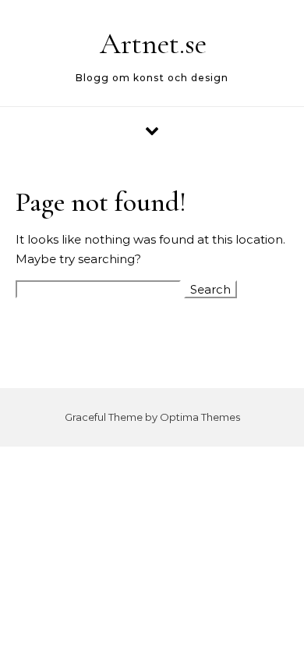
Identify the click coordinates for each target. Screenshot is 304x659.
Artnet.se (153, 44)
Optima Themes (200, 417)
